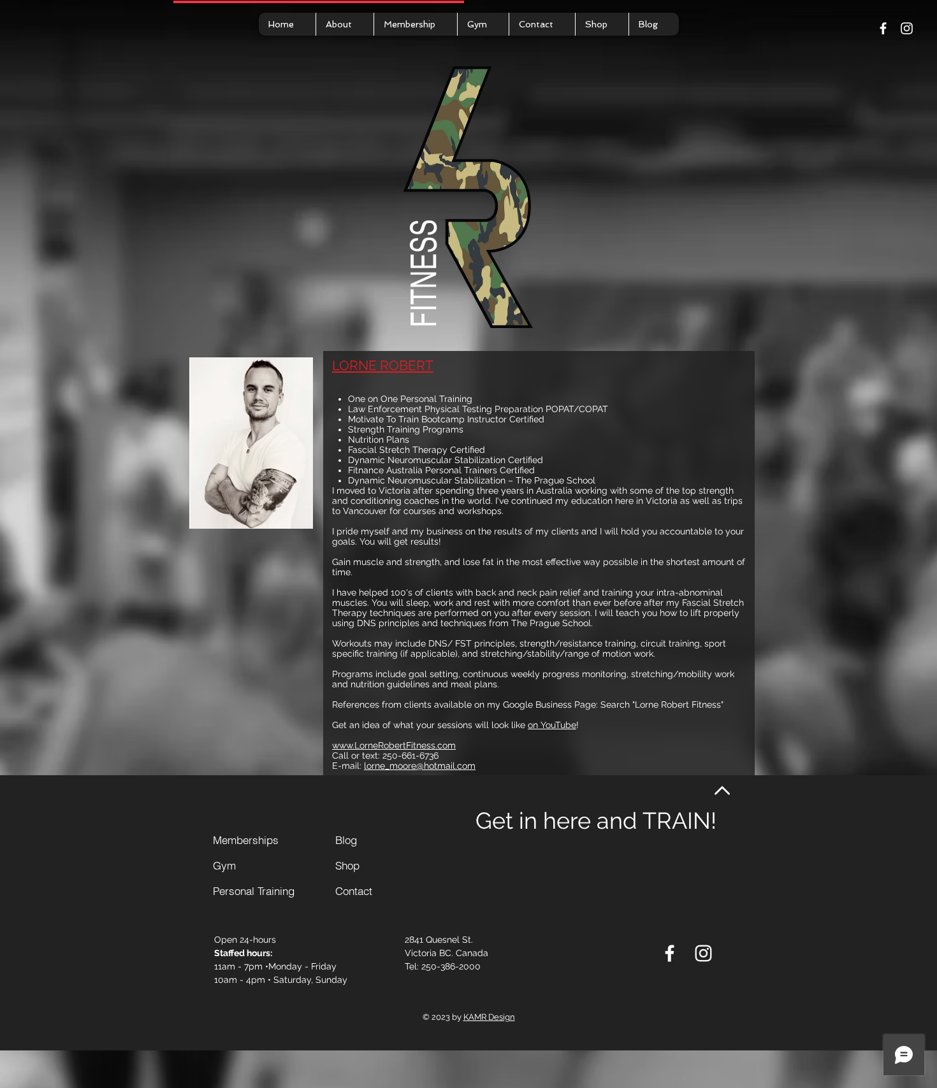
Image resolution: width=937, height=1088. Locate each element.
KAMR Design (489, 1017)
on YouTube (552, 725)
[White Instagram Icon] (907, 28)
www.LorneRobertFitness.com (394, 745)
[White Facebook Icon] (883, 28)
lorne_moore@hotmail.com (420, 766)
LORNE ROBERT (382, 365)
